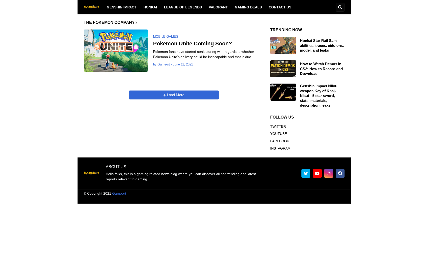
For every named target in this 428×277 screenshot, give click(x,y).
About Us (199, 198)
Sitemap (338, 198)
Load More (175, 95)
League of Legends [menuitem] (183, 7)
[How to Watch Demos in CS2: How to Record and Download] (283, 68)
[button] (340, 7)
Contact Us (316, 198)
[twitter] (305, 173)
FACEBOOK (279, 141)
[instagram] (328, 173)
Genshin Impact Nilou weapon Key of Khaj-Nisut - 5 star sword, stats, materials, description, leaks (318, 95)
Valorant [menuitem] (218, 7)
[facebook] (340, 173)
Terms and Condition (228, 198)
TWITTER (278, 126)
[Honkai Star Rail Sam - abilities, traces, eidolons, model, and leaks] (283, 45)
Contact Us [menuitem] (280, 7)
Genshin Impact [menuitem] (121, 7)
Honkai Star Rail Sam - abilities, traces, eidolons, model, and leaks (322, 45)
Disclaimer (259, 198)
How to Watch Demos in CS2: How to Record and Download (321, 69)
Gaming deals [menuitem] (248, 7)
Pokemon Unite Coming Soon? (192, 43)
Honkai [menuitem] (150, 7)
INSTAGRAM (280, 148)
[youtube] (317, 173)
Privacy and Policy (287, 198)
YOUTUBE (278, 134)
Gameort (119, 193)
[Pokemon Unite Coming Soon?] (116, 51)
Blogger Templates (219, 193)
